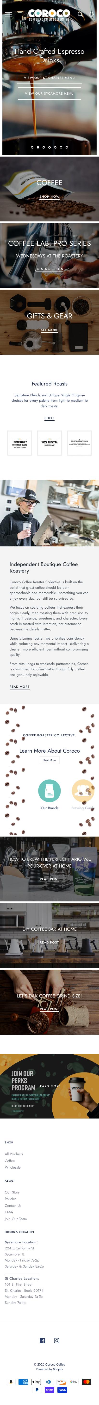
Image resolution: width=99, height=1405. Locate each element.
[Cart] (91, 14)
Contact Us (13, 1205)
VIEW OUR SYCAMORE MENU (49, 93)
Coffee (10, 1160)
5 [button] (55, 151)
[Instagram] (56, 1341)
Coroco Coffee (55, 1364)
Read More (20, 686)
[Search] (80, 14)
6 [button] (61, 151)
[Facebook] (42, 1341)
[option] (49, 77)
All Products (14, 1154)
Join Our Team (16, 1219)
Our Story (12, 1192)
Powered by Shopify (49, 1369)
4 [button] (49, 151)
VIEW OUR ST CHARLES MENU (49, 78)
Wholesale (13, 1167)
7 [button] (66, 151)
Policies (10, 1198)
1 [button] (32, 151)
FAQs (9, 1212)
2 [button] (38, 151)
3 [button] (43, 151)
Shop (49, 418)
